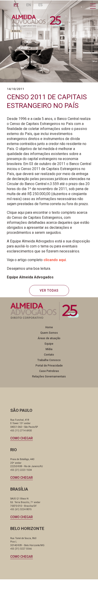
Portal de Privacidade (49, 365)
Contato (49, 354)
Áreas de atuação (49, 338)
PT (16, 5)
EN (28, 5)
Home (49, 327)
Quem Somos (49, 332)
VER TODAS (49, 290)
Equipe (49, 343)
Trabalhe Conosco (49, 360)
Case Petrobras (49, 371)
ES (40, 5)
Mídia (49, 349)
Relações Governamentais (49, 376)
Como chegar (21, 438)
